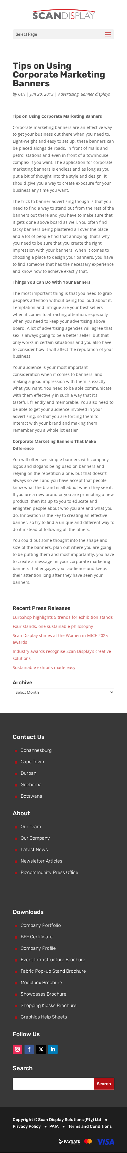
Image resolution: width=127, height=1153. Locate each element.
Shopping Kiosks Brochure (48, 1005)
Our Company (35, 838)
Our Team (31, 826)
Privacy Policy (27, 1126)
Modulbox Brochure (41, 982)
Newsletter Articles (41, 861)
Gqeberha (31, 784)
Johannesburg (36, 750)
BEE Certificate (37, 936)
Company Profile (38, 948)
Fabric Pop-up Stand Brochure (53, 971)
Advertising (68, 94)
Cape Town (32, 761)
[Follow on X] (41, 1049)
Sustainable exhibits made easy (44, 667)
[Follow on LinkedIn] (53, 1049)
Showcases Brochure (43, 994)
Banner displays (95, 94)
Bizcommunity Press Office (49, 872)
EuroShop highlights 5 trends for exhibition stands (63, 617)
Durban (28, 773)
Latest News (34, 849)
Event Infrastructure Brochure (53, 959)
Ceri (21, 94)
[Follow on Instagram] (17, 1049)
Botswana (31, 796)
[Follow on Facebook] (29, 1049)
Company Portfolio (41, 925)
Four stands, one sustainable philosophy (53, 626)
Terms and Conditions (90, 1126)
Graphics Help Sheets (44, 1017)
